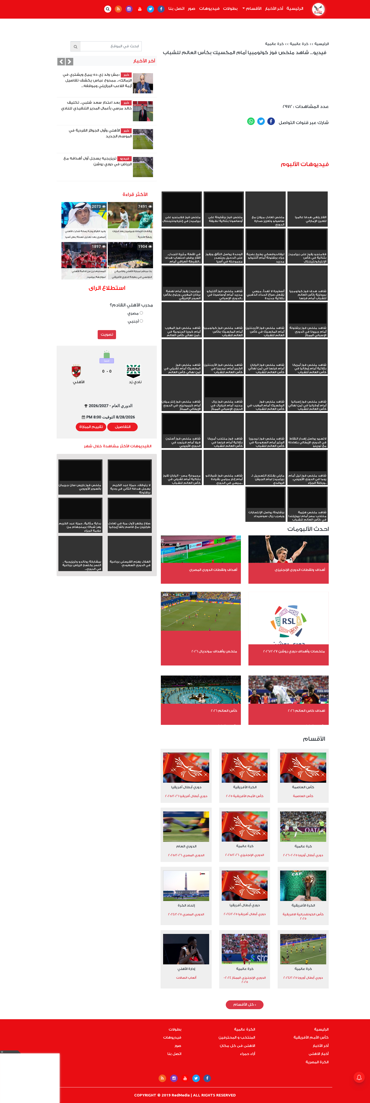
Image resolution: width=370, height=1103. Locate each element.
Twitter (261, 121)
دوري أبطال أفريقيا (186, 787)
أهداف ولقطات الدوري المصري (213, 570)
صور (191, 8)
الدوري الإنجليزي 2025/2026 (244, 855)
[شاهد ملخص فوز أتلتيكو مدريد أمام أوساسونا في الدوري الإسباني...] (224, 277)
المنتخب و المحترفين (236, 1038)
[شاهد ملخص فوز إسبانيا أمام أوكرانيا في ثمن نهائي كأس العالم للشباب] (307, 396)
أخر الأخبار (274, 8)
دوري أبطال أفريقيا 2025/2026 (186, 796)
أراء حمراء (247, 1054)
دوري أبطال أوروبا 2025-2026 (303, 855)
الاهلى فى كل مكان (237, 1046)
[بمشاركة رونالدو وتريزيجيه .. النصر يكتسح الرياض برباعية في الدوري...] (80, 556)
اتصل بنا (176, 8)
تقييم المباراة (91, 427)
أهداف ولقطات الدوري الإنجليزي (300, 570)
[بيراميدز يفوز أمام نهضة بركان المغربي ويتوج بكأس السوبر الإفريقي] (182, 277)
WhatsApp (251, 121)
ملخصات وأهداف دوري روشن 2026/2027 (294, 651)
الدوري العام (186, 846)
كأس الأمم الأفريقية (310, 1038)
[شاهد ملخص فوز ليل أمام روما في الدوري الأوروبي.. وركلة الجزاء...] (307, 461)
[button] (61, 61)
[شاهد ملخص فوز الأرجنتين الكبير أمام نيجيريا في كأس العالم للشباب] (224, 360)
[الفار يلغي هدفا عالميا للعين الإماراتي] (307, 212)
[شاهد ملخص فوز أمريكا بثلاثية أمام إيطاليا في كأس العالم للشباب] (307, 360)
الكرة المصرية (317, 1062)
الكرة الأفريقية (244, 787)
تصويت (107, 335)
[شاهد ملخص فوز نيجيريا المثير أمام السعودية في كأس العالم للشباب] (265, 433)
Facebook (271, 121)
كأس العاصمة (303, 787)
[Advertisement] (252, 145)
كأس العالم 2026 (224, 711)
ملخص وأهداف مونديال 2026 (214, 651)
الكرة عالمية (244, 1030)
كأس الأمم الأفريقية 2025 (245, 796)
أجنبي (134, 321)
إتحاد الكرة (186, 905)
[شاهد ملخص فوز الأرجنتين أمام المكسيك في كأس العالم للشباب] (265, 323)
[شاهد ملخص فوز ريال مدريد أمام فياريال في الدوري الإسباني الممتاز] (224, 388)
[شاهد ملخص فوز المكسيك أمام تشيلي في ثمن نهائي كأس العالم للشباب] (182, 360)
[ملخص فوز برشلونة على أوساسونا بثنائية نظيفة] (224, 203)
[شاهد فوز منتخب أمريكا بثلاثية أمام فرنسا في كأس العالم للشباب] (224, 433)
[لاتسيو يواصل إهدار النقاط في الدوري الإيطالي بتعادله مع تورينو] (307, 433)
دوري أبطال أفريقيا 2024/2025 (245, 914)
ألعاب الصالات (186, 977)
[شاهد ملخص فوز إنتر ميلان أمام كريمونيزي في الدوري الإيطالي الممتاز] (182, 396)
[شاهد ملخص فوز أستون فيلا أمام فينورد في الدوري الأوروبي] (182, 425)
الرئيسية (294, 8)
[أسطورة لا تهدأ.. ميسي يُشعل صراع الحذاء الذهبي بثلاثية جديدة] (265, 286)
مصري (133, 313)
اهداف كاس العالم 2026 (306, 711)
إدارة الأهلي (186, 969)
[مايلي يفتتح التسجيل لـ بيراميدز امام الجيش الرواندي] (265, 470)
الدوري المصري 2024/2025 (186, 914)
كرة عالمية (299, 44)
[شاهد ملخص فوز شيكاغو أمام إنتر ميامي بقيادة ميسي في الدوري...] (224, 470)
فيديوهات (209, 8)
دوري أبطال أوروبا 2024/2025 (303, 977)
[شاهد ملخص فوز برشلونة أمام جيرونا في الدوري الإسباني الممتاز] (307, 314)
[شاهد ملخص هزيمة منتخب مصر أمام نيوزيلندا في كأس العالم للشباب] (307, 498)
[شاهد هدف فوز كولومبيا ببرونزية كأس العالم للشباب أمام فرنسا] (307, 286)
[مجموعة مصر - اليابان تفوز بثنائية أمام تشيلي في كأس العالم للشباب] (182, 470)
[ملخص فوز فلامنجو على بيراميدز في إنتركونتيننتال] (182, 203)
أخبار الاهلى (318, 1054)
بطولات (230, 8)
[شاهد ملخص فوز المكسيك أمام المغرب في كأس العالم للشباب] (265, 396)
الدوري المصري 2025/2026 (186, 855)
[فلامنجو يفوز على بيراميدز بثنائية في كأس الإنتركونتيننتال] (307, 240)
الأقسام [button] (253, 8)
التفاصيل (122, 427)
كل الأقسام (244, 1005)
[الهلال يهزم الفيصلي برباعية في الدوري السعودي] (130, 556)
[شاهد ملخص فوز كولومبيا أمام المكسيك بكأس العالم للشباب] (224, 323)
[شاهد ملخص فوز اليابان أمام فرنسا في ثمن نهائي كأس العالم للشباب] (265, 360)
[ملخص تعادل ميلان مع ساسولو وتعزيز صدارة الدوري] (265, 212)
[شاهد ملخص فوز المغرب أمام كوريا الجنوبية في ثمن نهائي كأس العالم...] (182, 323)
